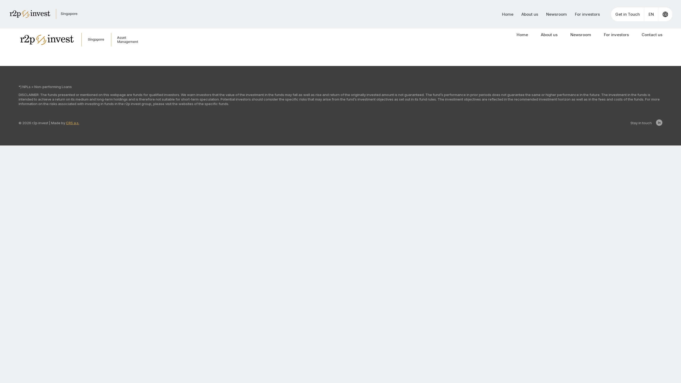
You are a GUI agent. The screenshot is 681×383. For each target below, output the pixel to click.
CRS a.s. (72, 123)
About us (529, 14)
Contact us (652, 34)
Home (507, 14)
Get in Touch (627, 14)
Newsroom (556, 14)
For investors (587, 14)
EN (651, 14)
